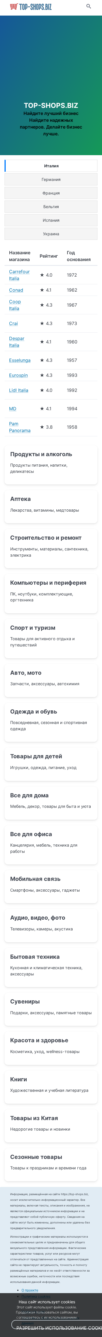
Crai (13, 323)
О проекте (30, 1290)
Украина (51, 233)
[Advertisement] (51, 65)
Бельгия (51, 206)
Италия (51, 165)
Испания (51, 220)
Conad (16, 290)
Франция (51, 193)
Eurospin (18, 375)
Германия (51, 179)
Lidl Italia (18, 390)
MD (12, 408)
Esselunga (20, 360)
